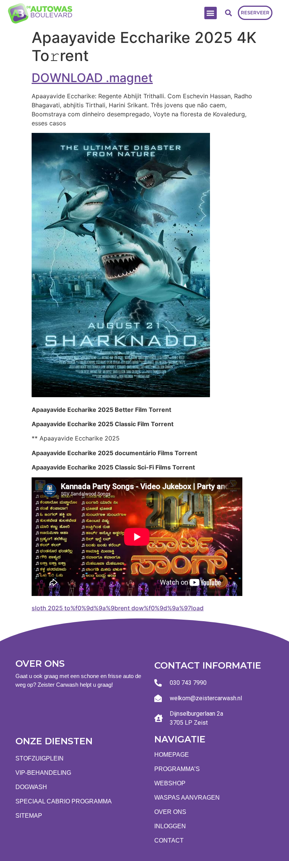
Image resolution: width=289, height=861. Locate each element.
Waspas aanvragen (187, 797)
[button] (210, 13)
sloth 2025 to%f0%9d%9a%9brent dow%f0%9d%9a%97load (118, 608)
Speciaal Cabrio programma (63, 801)
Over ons (170, 812)
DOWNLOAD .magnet (92, 77)
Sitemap (28, 815)
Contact (169, 840)
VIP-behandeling (43, 773)
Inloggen (170, 826)
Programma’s (177, 769)
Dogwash (31, 787)
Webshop (170, 783)
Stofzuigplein (39, 758)
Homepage (171, 754)
